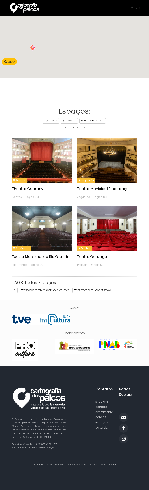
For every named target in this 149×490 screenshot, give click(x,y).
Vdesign (112, 464)
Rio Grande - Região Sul (28, 265)
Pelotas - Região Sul (25, 197)
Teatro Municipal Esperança (103, 188)
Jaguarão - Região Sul (92, 197)
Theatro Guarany (27, 188)
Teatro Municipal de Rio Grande (40, 256)
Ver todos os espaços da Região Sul (95, 290)
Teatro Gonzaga (92, 256)
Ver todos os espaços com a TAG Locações (46, 290)
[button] (32, 48)
